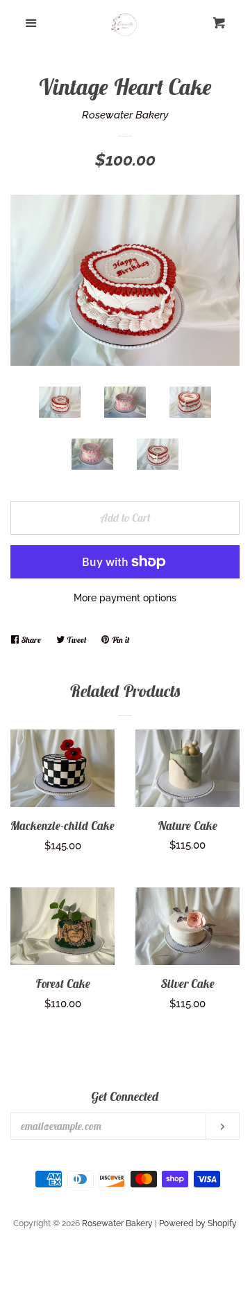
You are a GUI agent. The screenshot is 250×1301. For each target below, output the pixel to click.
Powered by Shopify (198, 1223)
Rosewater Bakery (125, 115)
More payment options (125, 597)
